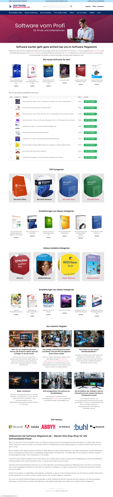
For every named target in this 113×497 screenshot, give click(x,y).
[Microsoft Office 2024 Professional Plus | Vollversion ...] (18, 151)
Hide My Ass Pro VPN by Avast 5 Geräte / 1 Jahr (48, 81)
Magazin (88, 6)
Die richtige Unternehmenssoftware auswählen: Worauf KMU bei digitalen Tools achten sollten (56, 351)
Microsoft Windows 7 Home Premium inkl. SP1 (48, 233)
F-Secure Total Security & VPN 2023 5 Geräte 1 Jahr (16, 81)
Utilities (92, 12)
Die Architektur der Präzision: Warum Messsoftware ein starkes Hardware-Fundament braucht (89, 393)
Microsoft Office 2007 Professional (64, 232)
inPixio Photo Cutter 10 (64, 310)
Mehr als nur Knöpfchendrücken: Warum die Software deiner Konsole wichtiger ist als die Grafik (24, 351)
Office (72, 12)
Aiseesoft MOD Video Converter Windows (97, 80)
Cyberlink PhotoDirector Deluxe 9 (16, 311)
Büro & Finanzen (45, 12)
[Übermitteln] (71, 6)
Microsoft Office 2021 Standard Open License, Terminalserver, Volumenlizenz (81, 235)
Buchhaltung (63, 359)
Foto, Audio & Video (60, 12)
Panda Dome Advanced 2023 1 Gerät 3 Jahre (32, 81)
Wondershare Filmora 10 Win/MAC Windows (81, 311)
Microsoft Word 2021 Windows (97, 232)
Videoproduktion (93, 278)
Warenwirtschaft (48, 361)
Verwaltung (56, 398)
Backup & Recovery (31, 12)
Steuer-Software (68, 278)
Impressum (52, 488)
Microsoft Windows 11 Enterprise (32, 232)
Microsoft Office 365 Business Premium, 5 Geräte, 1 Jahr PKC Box (16, 233)
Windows (33, 53)
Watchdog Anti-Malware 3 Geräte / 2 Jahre (32, 311)
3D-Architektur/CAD (15, 12)
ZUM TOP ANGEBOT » (90, 101)
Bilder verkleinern (98, 6)
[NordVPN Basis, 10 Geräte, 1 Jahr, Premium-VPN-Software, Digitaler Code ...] (18, 126)
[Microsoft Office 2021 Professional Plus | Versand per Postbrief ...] (18, 107)
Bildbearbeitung (95, 51)
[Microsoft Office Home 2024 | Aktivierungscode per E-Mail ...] (18, 132)
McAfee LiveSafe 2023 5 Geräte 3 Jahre (81, 80)
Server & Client (82, 12)
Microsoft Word (69, 199)
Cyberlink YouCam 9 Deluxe (48, 311)
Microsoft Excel (93, 199)
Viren (99, 12)
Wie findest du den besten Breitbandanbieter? (89, 350)
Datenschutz (60, 488)
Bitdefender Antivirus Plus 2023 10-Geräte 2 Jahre (97, 311)
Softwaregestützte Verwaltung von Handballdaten (56, 392)
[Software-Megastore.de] (19, 6)
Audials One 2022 (64, 80)
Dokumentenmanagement (61, 361)
